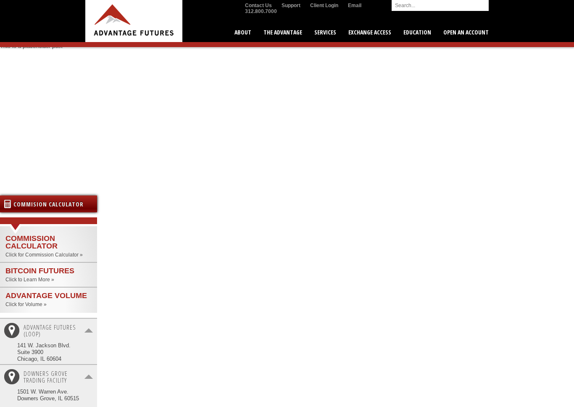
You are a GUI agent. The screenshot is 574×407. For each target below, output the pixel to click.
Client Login (324, 5)
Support (291, 5)
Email (354, 5)
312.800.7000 (261, 11)
